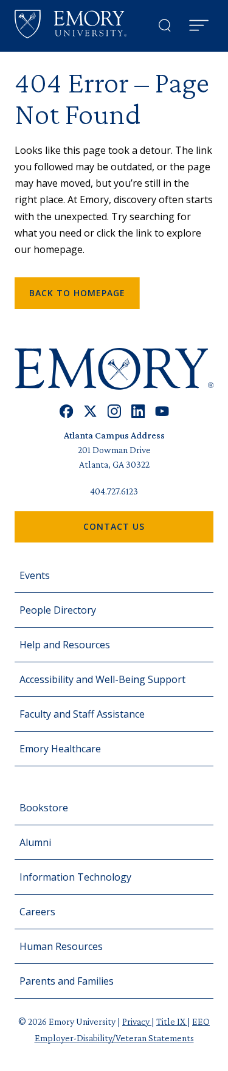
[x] (90, 411)
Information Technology (75, 877)
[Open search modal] (165, 25)
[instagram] (114, 411)
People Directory (57, 610)
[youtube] (162, 411)
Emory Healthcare (60, 748)
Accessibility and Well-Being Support (102, 679)
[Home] (70, 24)
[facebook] (67, 411)
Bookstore (43, 807)
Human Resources (61, 946)
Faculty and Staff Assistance (82, 714)
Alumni (35, 842)
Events (34, 575)
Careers (37, 911)
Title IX (171, 1021)
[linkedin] (138, 411)
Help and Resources (64, 644)
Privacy (136, 1021)
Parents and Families (66, 981)
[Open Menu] (198, 25)
